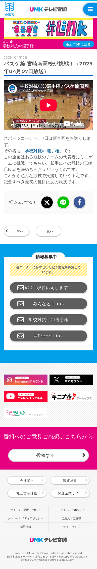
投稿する (45, 455)
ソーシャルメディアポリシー (25, 518)
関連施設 (70, 480)
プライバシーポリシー (71, 510)
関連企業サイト (70, 493)
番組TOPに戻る (78, 44)
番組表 (9, 14)
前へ (20, 231)
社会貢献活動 (26, 493)
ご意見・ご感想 (71, 518)
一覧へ (48, 231)
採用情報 (25, 526)
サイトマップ (71, 526)
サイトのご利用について (25, 510)
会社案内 (27, 480)
